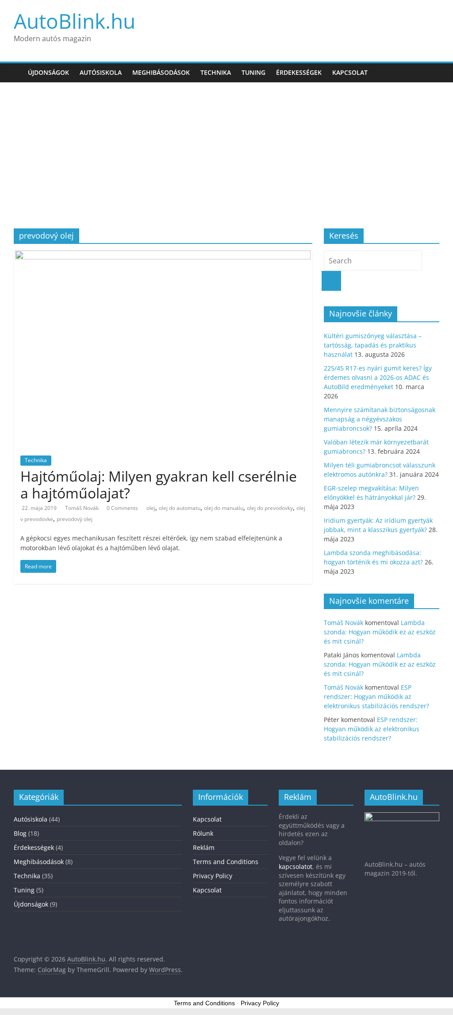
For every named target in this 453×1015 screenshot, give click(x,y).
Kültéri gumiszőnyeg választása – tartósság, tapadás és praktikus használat (373, 345)
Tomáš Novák (82, 508)
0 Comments (122, 508)
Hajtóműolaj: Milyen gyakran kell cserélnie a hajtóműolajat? (158, 484)
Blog (20, 833)
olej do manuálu (223, 508)
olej (150, 508)
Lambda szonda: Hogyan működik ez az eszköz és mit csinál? (380, 631)
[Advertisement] (226, 149)
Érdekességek (299, 72)
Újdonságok (48, 72)
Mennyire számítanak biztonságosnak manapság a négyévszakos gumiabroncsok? (379, 418)
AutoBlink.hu (74, 21)
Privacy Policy (212, 876)
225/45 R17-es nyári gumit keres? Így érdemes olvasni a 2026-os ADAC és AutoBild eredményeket (378, 377)
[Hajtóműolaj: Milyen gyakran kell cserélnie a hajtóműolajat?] (163, 256)
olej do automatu (179, 508)
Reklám (204, 847)
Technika (215, 72)
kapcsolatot (295, 866)
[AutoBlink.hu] (18, 72)
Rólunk (203, 833)
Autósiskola (101, 72)
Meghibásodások (161, 72)
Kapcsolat (350, 72)
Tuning (253, 72)
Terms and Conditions (225, 861)
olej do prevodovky (270, 508)
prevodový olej (74, 519)
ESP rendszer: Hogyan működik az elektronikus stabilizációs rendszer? (376, 696)
